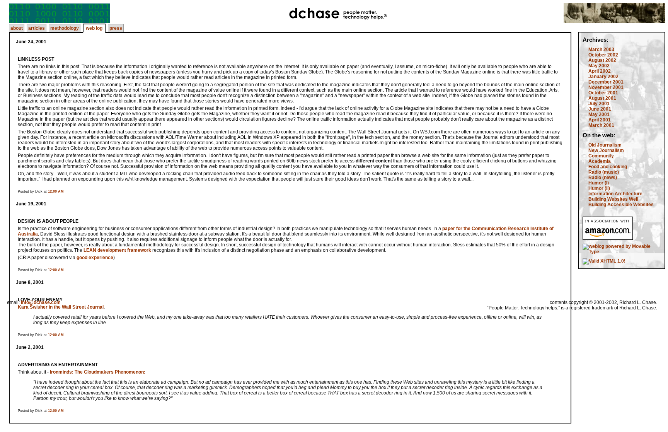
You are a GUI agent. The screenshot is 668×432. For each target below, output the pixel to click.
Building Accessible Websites (621, 204)
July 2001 (599, 103)
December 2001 (606, 82)
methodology (64, 28)
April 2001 (599, 120)
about (16, 28)
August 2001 (602, 98)
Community (601, 156)
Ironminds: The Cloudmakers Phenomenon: (97, 372)
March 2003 (601, 49)
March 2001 (601, 125)
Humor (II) (599, 188)
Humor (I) (598, 183)
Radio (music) (603, 172)
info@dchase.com (41, 302)
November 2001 (606, 87)
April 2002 (599, 71)
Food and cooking (607, 166)
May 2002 (599, 65)
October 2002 (603, 55)
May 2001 (599, 114)
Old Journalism (605, 145)
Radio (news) (602, 177)
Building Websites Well (613, 199)
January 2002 (603, 76)
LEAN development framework (117, 250)
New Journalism (606, 150)
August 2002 (602, 60)
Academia (599, 161)
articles (36, 28)
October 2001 (603, 93)
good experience (95, 257)
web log (94, 28)
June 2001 (599, 109)
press (115, 28)
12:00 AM (56, 191)
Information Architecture (615, 193)
